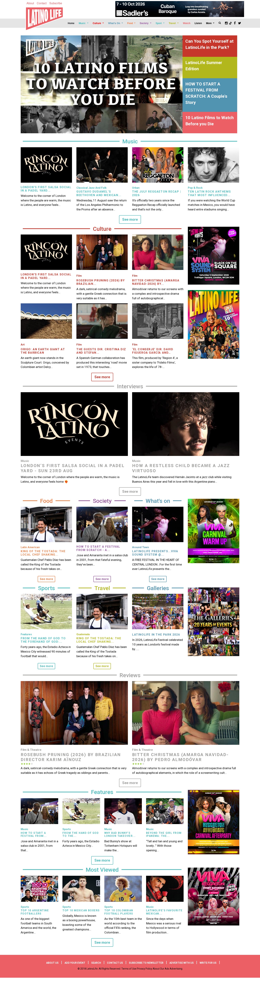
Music (82, 23)
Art (23, 344)
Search (96, 963)
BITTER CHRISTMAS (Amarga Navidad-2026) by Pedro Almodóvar (180, 757)
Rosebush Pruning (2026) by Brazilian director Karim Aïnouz (71, 757)
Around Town (140, 547)
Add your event (75, 963)
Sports (66, 829)
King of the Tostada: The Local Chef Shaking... (43, 553)
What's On (114, 23)
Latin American (30, 547)
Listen (198, 23)
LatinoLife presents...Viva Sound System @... (155, 553)
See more (130, 219)
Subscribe (55, 3)
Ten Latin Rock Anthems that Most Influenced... (209, 193)
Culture (97, 23)
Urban (136, 187)
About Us (52, 963)
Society (144, 23)
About (30, 3)
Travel (173, 23)
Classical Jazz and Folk (91, 187)
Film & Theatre (31, 749)
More (209, 23)
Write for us (208, 963)
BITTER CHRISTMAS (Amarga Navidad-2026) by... (155, 282)
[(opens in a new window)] (179, 9)
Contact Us (115, 963)
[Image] (46, 165)
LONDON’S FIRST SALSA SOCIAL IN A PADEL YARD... (46, 188)
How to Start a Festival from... (34, 834)
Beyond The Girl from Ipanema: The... (164, 834)
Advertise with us (181, 963)
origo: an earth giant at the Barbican (43, 351)
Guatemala (83, 634)
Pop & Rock (195, 187)
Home (71, 23)
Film (79, 275)
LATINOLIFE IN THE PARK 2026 (156, 634)
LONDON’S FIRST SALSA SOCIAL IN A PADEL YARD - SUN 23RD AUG (73, 468)
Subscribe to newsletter (146, 963)
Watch (186, 23)
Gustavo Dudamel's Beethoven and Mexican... (98, 193)
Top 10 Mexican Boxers (81, 910)
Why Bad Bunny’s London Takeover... (120, 834)
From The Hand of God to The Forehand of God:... (43, 640)
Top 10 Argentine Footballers (35, 912)
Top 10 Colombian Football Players (118, 912)
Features (26, 634)
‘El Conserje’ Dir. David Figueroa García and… (152, 351)
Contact (42, 3)
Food (130, 23)
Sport (159, 23)
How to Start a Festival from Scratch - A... (98, 548)
